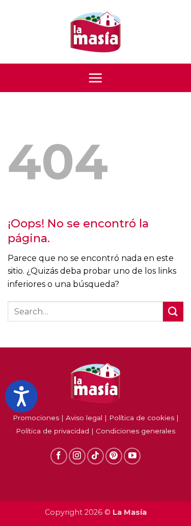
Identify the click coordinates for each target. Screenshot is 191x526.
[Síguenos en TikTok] (95, 456)
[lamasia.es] (95, 32)
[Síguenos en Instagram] (77, 456)
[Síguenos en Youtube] (132, 456)
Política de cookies (141, 418)
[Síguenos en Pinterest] (113, 456)
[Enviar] (173, 312)
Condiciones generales (135, 431)
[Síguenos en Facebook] (58, 456)
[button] (95, 78)
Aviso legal (84, 418)
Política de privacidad (52, 431)
